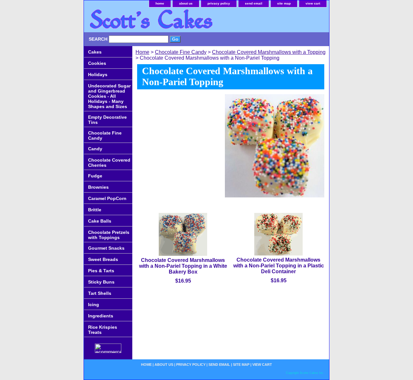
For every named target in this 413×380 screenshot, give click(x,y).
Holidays (97, 74)
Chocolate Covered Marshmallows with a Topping (269, 52)
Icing (93, 304)
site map (284, 3)
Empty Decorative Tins (107, 120)
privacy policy (218, 3)
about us (186, 3)
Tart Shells (99, 293)
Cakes (95, 52)
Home (142, 52)
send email (253, 3)
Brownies (98, 187)
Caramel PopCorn (107, 198)
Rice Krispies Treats (102, 330)
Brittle (94, 209)
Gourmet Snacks (106, 248)
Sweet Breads (103, 259)
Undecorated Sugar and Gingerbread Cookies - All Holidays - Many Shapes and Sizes (109, 96)
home (160, 3)
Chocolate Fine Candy (180, 52)
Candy (95, 148)
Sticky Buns (101, 282)
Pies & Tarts (101, 270)
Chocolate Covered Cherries (109, 162)
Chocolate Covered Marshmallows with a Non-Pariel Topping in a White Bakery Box (183, 266)
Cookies (97, 63)
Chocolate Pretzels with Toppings (108, 235)
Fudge (95, 175)
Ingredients (100, 315)
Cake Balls (99, 221)
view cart (313, 3)
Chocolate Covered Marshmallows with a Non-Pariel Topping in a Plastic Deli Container (278, 265)
